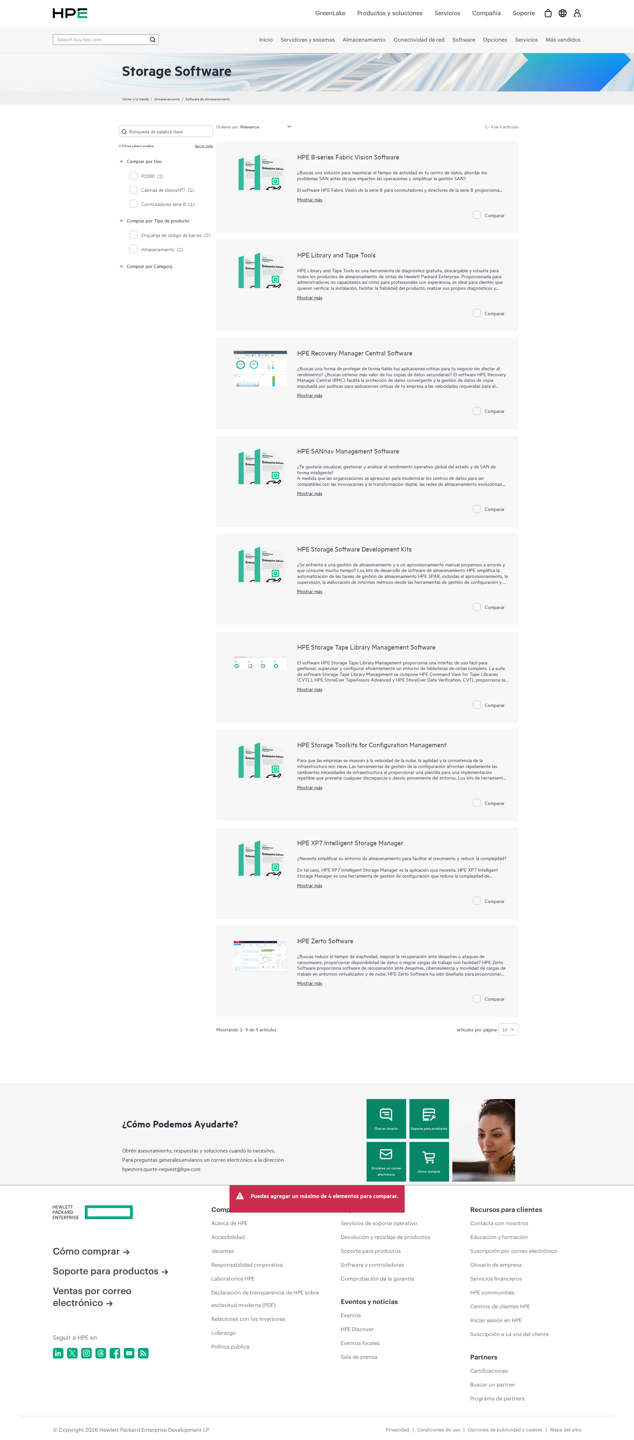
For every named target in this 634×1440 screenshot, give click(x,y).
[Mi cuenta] (577, 13)
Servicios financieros (496, 1278)
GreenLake (330, 13)
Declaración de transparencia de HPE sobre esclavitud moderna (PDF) (265, 1298)
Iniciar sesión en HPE (496, 1320)
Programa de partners (497, 1398)
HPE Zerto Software (325, 940)
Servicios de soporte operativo (379, 1223)
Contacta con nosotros (499, 1223)
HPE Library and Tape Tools (336, 255)
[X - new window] (72, 1353)
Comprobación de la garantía (377, 1278)
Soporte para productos (429, 1128)
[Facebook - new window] (115, 1353)
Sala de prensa (359, 1357)
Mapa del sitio (565, 1430)
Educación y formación (499, 1237)
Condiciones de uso (438, 1430)
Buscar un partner (492, 1384)
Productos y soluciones (390, 13)
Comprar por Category (149, 266)
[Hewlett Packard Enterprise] (70, 13)
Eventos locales (360, 1343)
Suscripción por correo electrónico (513, 1251)
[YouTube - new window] (129, 1353)
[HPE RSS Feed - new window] (143, 1353)
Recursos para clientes (506, 1209)
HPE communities (492, 1292)
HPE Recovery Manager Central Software (354, 353)
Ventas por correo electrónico (92, 1297)
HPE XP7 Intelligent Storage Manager (350, 842)
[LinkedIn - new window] (58, 1353)
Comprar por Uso (144, 161)
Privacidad (397, 1430)
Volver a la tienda (135, 98)
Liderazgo (223, 1332)
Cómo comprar (429, 1171)
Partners (483, 1357)
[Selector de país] (563, 13)
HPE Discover (357, 1329)
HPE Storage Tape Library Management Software (366, 647)
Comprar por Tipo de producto (158, 220)
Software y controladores (372, 1264)
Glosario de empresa (496, 1264)
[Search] (152, 39)
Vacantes (222, 1251)
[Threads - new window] (100, 1353)
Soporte (524, 13)
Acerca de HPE (229, 1223)
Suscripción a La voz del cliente (509, 1334)
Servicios (447, 13)
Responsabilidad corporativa (247, 1264)
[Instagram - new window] (86, 1353)
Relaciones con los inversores (248, 1319)
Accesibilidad (228, 1237)
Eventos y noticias (369, 1301)
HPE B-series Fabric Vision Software (348, 156)
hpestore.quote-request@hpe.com (161, 1168)
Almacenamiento (167, 98)
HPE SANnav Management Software (348, 451)
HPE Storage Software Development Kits (354, 549)
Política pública (230, 1346)
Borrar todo (204, 145)
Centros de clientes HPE (500, 1306)
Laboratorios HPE (233, 1278)
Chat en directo (386, 1128)
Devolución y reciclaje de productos (385, 1237)
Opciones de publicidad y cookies (505, 1430)
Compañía (486, 13)
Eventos (351, 1315)
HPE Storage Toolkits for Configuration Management (371, 744)
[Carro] (548, 13)
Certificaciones (489, 1370)
